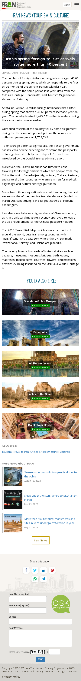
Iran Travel (13, 671)
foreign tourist (49, 451)
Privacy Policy (11, 676)
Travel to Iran (21, 451)
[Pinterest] (52, 570)
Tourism (7, 451)
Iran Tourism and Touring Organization (47, 668)
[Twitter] (34, 570)
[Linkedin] (43, 570)
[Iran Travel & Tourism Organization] (16, 5)
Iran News (40, 540)
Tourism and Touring (31, 671)
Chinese (35, 451)
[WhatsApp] (34, 579)
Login (67, 5)
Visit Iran (65, 451)
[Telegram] (43, 579)
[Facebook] (26, 570)
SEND (40, 659)
